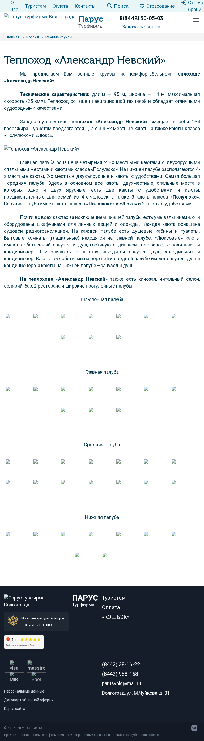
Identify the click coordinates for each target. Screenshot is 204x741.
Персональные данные (24, 691)
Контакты (85, 6)
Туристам (35, 6)
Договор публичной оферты (28, 700)
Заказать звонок (141, 26)
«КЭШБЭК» (115, 617)
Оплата (60, 6)
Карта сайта (14, 709)
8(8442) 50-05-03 (141, 18)
